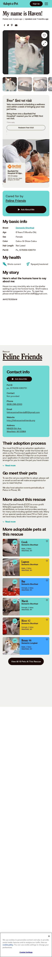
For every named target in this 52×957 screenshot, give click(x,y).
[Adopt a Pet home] (10, 3)
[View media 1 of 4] (10, 84)
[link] (4, 25)
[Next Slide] (46, 52)
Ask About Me (27, 209)
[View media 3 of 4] (40, 84)
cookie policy (8, 945)
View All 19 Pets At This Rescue (26, 661)
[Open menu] (46, 3)
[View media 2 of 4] (25, 84)
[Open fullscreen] (44, 43)
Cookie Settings (26, 952)
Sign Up (36, 4)
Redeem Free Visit (26, 128)
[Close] (49, 936)
